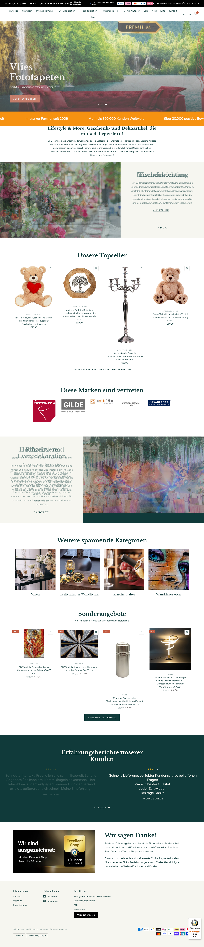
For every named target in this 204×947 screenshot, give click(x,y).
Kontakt (173, 10)
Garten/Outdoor (132, 10)
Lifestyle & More (33, 314)
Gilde (124, 685)
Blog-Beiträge (20, 904)
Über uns (17, 900)
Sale (146, 10)
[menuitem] (13, 11)
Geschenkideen (110, 10)
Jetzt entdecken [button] (161, 201)
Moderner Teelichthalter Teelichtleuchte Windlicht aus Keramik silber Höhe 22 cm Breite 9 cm (124, 691)
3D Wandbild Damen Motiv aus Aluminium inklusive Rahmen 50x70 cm (34, 660)
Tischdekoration (89, 10)
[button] (25, 98)
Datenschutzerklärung (84, 900)
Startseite (13, 10)
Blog (92, 17)
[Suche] (184, 14)
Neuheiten (27, 10)
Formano (34, 654)
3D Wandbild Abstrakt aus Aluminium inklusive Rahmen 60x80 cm (79, 658)
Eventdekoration (67, 10)
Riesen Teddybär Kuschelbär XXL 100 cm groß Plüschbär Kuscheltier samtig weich (170, 317)
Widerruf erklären (86, 914)
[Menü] (199, 919)
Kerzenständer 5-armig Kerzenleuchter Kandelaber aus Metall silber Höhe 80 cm (125, 356)
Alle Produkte (158, 10)
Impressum (79, 909)
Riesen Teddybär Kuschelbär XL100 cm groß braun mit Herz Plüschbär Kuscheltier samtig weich (33, 320)
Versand (17, 896)
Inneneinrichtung (44, 10)
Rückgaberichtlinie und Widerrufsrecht (92, 896)
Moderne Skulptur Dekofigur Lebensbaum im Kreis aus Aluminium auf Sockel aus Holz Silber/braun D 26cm (79, 315)
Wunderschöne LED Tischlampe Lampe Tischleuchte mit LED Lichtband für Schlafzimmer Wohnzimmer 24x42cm (170, 672)
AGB (76, 904)
